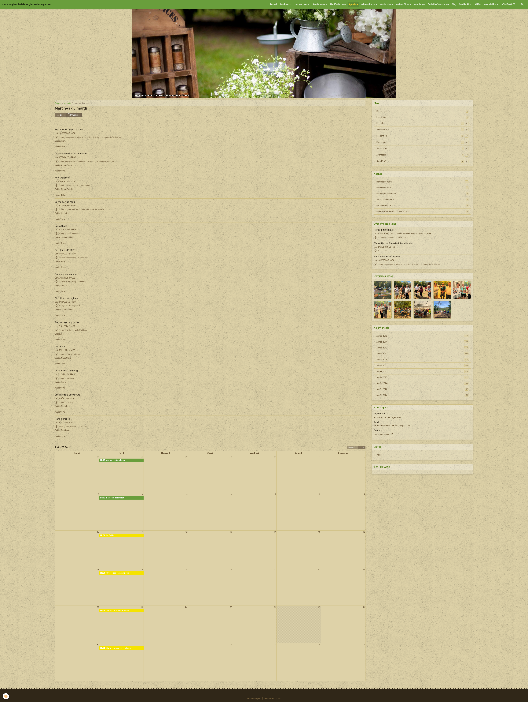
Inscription (381, 117)
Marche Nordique (422, 205)
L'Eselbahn (60, 346)
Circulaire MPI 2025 (65, 250)
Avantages (419, 4)
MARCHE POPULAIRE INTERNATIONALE (422, 211)
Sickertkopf (61, 226)
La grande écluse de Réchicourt (72, 153)
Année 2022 (422, 371)
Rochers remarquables (67, 322)
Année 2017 (422, 342)
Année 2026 (422, 395)
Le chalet (285, 4)
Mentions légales (254, 698)
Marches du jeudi (422, 188)
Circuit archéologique (66, 298)
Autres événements (422, 199)
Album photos (368, 4)
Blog (454, 4)
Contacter (385, 4)
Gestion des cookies (272, 698)
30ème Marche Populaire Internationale (393, 243)
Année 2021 (422, 365)
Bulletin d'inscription (438, 4)
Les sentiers (301, 4)
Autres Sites (402, 4)
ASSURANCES (508, 4)
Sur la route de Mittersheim (69, 129)
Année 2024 (422, 383)
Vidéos (478, 4)
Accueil (273, 4)
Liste (62, 115)
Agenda (353, 4)
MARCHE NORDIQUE (384, 230)
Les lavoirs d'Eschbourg (67, 394)
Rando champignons (66, 274)
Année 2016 (422, 336)
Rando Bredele (62, 418)
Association (490, 4)
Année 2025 (422, 389)
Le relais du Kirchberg (66, 370)
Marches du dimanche (422, 194)
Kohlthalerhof (62, 177)
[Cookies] (6, 696)
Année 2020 (422, 360)
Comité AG (464, 4)
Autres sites (381, 148)
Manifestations (338, 4)
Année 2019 (422, 354)
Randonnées (319, 4)
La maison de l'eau (65, 202)
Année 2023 (422, 377)
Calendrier (75, 115)
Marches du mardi (422, 182)
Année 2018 (422, 348)
